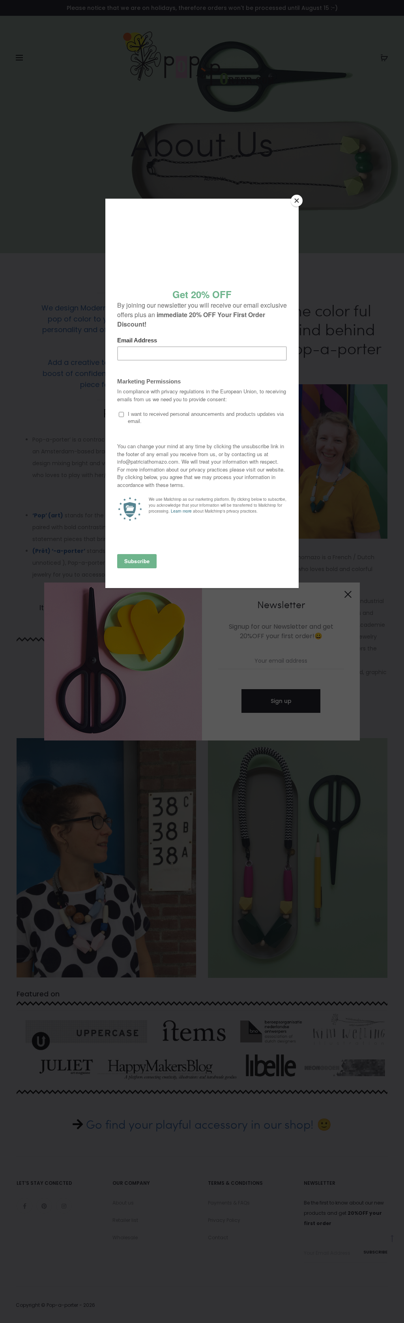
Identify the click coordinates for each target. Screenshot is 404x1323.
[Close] (297, 201)
